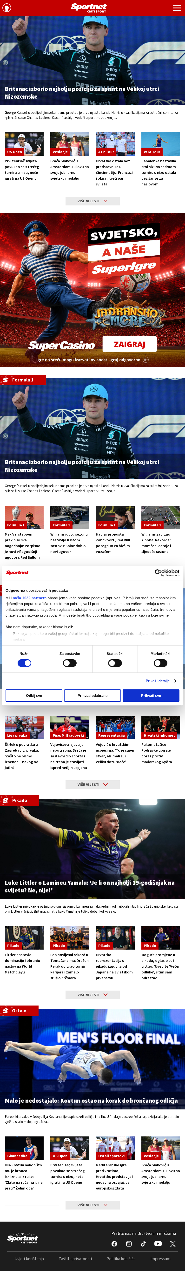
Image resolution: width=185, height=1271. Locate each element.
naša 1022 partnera (30, 598)
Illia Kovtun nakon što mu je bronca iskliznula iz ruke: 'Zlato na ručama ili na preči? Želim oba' (24, 1176)
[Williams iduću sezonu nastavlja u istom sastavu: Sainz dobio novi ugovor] (69, 517)
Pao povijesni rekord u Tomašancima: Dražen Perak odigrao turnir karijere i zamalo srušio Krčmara (69, 966)
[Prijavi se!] (6, 8)
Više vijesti (88, 201)
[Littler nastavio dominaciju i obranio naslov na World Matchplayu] (24, 938)
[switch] (70, 663)
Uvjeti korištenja (29, 1259)
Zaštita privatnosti (75, 1259)
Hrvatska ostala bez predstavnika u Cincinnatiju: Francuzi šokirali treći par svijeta (114, 172)
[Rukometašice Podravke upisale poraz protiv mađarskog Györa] (160, 727)
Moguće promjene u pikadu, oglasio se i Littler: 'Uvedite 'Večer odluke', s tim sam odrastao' (160, 966)
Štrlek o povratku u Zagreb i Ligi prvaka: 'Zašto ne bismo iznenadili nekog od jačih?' (22, 756)
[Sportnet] (89, 8)
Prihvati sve (151, 695)
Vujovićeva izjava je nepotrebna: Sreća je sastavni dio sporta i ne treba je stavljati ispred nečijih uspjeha (68, 756)
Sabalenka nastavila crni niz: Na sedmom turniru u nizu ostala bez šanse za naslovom (158, 172)
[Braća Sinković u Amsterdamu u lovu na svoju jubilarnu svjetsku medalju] (69, 144)
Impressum (160, 1259)
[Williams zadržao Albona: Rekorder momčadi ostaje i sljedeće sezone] (160, 517)
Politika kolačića (121, 1259)
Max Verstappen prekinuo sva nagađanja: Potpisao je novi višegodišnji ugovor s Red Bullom (22, 546)
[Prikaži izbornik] (177, 9)
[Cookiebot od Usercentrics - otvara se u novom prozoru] (158, 572)
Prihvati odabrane (92, 695)
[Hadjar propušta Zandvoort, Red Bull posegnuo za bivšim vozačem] (115, 517)
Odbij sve (34, 695)
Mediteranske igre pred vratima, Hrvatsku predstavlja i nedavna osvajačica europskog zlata (114, 1176)
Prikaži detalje (158, 681)
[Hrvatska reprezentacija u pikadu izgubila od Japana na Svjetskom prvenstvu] (115, 938)
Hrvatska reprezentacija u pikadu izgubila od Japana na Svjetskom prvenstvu (114, 966)
